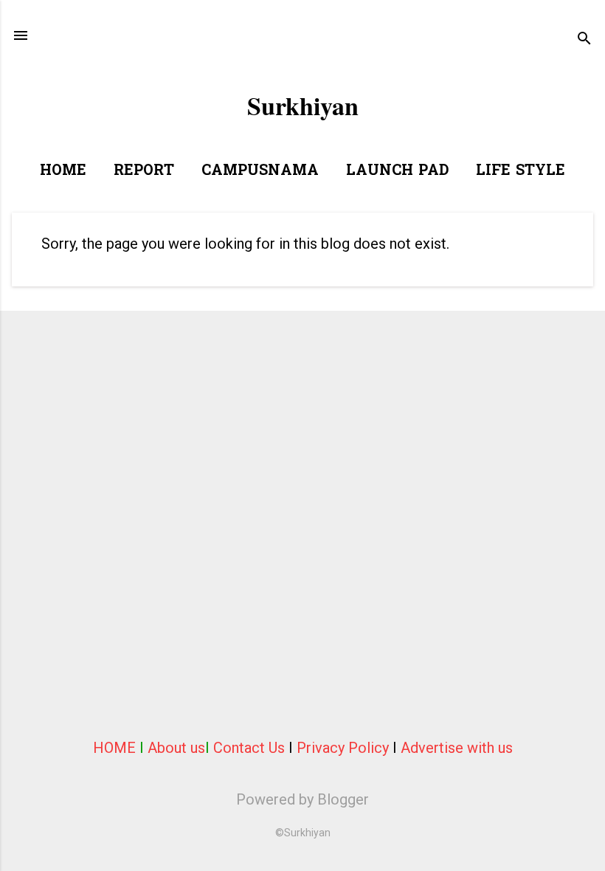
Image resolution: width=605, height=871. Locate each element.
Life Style (520, 171)
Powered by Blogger (302, 799)
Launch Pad (397, 171)
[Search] (584, 40)
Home (63, 171)
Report (144, 171)
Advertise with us (457, 748)
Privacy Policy (343, 748)
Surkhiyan (303, 105)
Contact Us (249, 748)
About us (176, 748)
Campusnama (260, 171)
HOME (114, 748)
